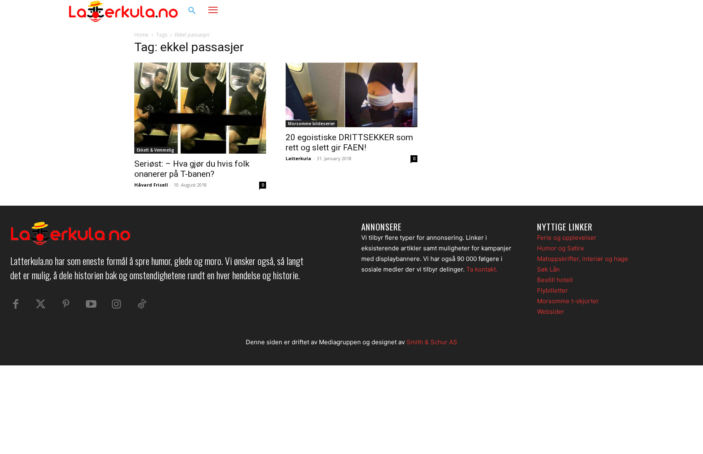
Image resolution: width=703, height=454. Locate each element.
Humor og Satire (560, 248)
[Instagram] (609, 11)
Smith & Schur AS (431, 342)
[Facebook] (594, 11)
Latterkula (298, 158)
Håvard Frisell (151, 185)
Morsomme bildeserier (311, 123)
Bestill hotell (555, 280)
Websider (550, 311)
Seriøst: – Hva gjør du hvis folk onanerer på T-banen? (191, 169)
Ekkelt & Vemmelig (155, 150)
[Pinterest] (66, 304)
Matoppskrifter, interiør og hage (582, 259)
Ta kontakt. (482, 269)
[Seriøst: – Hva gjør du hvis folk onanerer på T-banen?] (200, 108)
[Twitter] (40, 304)
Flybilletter (552, 290)
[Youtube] (91, 304)
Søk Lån (548, 269)
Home (141, 34)
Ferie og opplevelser (566, 237)
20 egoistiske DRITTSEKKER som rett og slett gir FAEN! (349, 142)
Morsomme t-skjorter (568, 301)
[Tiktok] (141, 304)
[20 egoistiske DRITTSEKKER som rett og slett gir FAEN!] (351, 95)
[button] (192, 11)
